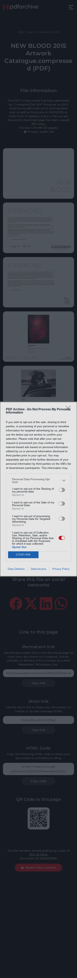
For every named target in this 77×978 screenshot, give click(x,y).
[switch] (62, 490)
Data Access (38, 568)
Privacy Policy (60, 568)
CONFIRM (23, 554)
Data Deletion (16, 568)
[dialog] (38, 489)
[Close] (69, 409)
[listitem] (38, 480)
